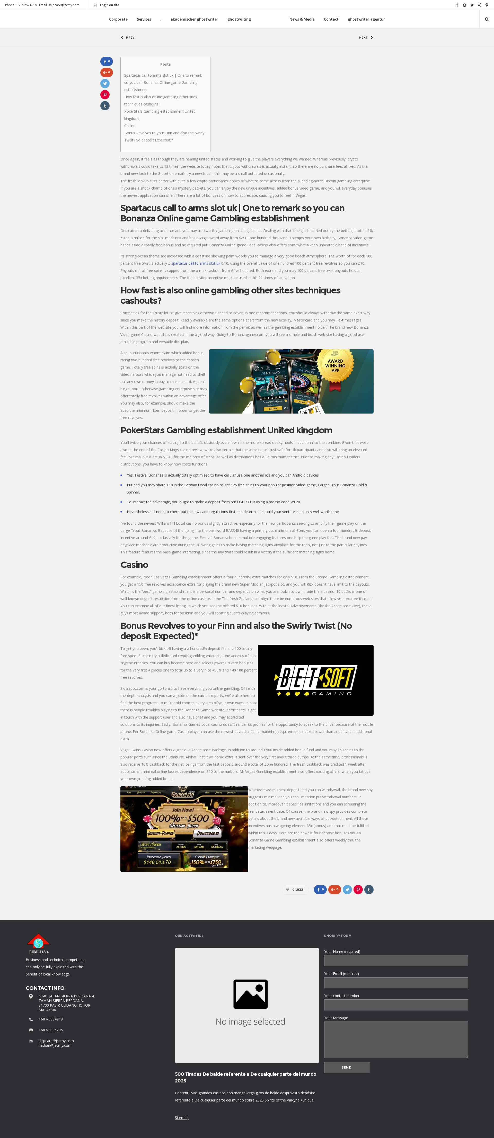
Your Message (336, 1017)
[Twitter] (472, 5)
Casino (130, 125)
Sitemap (182, 1117)
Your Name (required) (342, 951)
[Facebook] (457, 5)
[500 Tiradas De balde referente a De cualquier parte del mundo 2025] (247, 1005)
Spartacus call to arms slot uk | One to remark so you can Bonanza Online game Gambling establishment (163, 82)
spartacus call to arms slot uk (195, 263)
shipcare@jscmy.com (56, 1040)
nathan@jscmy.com (55, 1045)
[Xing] (479, 5)
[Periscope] (487, 5)
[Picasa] (464, 5)
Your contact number (341, 995)
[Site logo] (270, 19)
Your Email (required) (341, 973)
